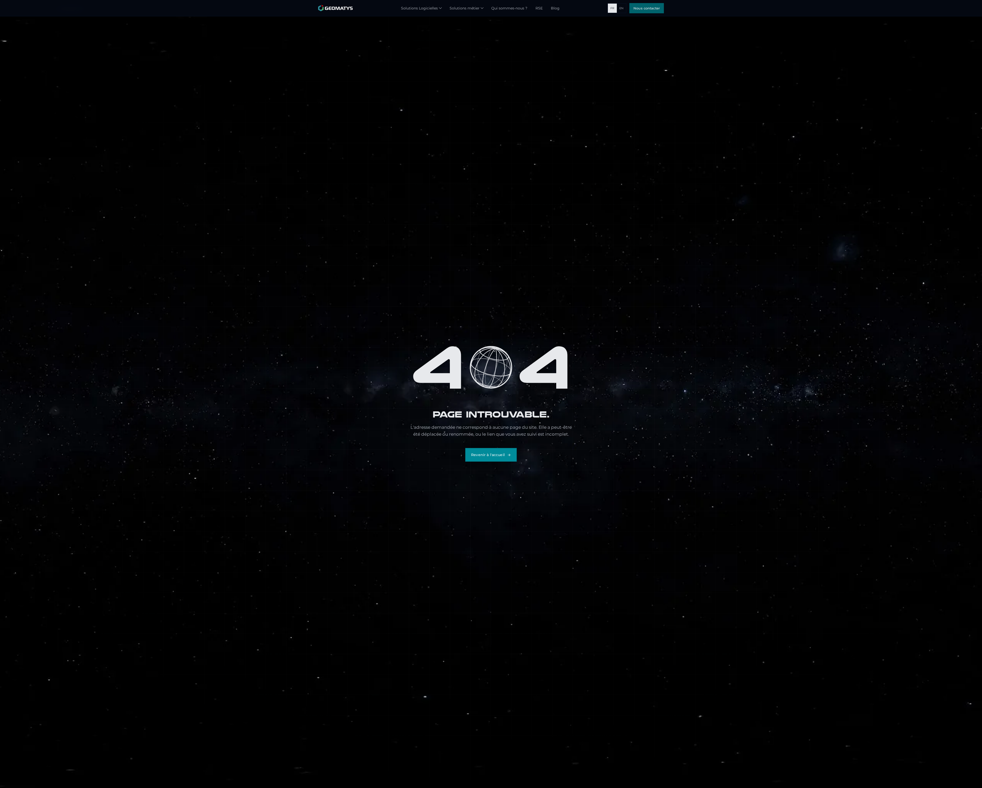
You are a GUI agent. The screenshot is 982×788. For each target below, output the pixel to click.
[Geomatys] (335, 8)
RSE (539, 8)
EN (621, 8)
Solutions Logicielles (419, 8)
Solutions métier (464, 8)
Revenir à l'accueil (488, 455)
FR (612, 8)
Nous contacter (646, 8)
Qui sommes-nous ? (509, 8)
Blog (555, 8)
